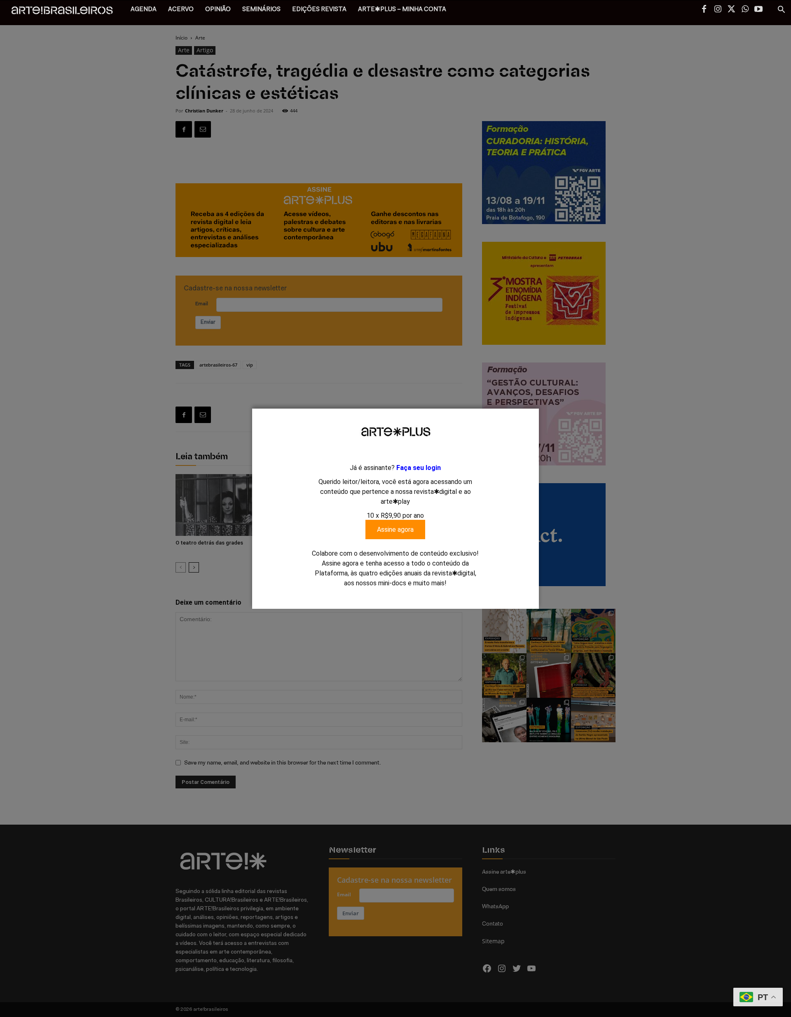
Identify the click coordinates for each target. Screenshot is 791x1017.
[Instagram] (717, 10)
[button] (781, 10)
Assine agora (395, 529)
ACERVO (181, 10)
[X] (731, 10)
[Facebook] (704, 10)
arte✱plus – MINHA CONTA (402, 10)
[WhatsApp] (745, 10)
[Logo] (66, 12)
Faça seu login (418, 468)
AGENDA (144, 10)
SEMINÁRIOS (261, 10)
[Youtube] (758, 10)
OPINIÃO (218, 10)
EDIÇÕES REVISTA (319, 10)
